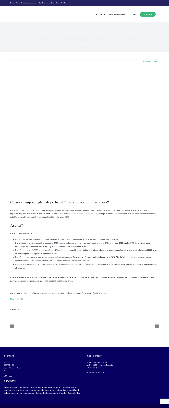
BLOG (6, 371)
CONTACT (8, 376)
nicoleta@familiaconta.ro (95, 372)
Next (155, 62)
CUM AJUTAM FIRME (12, 368)
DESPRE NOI (9, 365)
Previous (146, 62)
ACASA (6, 362)
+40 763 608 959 (92, 368)
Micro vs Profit (16, 299)
